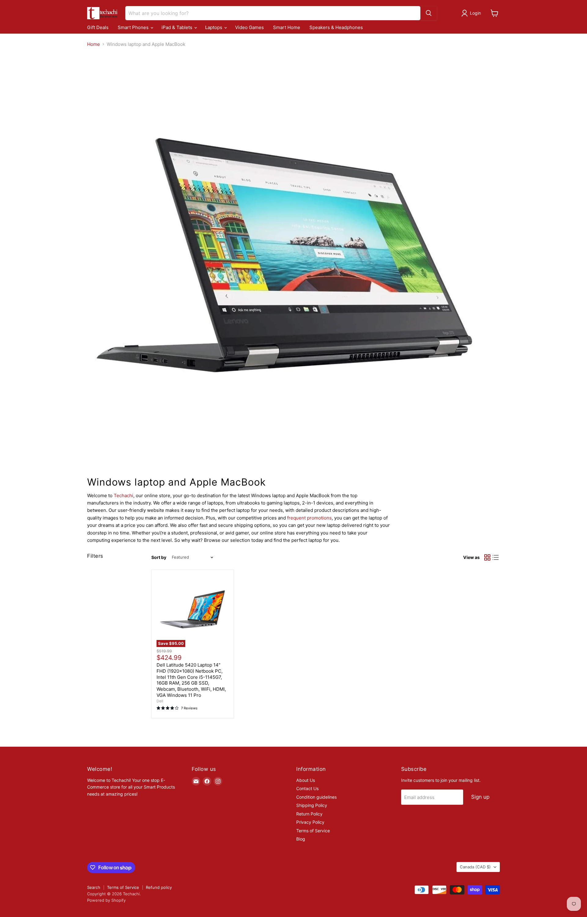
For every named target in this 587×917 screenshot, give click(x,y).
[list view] (496, 557)
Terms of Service (313, 830)
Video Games (249, 27)
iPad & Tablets (177, 27)
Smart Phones (134, 27)
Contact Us (307, 788)
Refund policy (159, 887)
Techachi (123, 495)
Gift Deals (98, 27)
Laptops (214, 27)
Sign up (480, 797)
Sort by (158, 557)
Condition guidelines (316, 797)
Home (93, 44)
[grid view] (487, 557)
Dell (160, 701)
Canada (475, 866)
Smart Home (286, 27)
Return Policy (309, 813)
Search (93, 887)
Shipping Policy (311, 805)
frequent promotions (309, 518)
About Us (305, 780)
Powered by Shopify (106, 900)
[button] (472, 13)
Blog (300, 838)
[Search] (428, 13)
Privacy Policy (310, 822)
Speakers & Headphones (336, 27)
